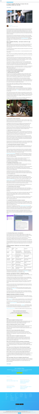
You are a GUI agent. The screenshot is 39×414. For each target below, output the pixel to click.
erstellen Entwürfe (27, 205)
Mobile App (26, 395)
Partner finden (30, 394)
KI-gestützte (21, 205)
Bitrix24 (6, 394)
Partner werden (30, 395)
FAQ (10, 394)
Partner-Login (30, 396)
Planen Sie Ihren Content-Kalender (11, 153)
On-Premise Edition (21, 394)
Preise (6, 395)
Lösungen (16, 396)
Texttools (24, 205)
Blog (15, 394)
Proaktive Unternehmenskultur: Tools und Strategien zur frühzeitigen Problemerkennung (25, 387)
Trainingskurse (21, 396)
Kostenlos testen (21, 395)
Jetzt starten (19, 315)
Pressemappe (7, 396)
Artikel (15, 395)
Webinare (11, 395)
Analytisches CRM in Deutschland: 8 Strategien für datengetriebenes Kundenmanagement (25, 382)
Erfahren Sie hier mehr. (30, 411)
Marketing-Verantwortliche (25, 38)
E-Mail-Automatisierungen (13, 302)
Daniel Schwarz (10, 25)
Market (25, 394)
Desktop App (26, 396)
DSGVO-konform (14, 288)
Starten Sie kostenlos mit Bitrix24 (11, 308)
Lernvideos (11, 396)
